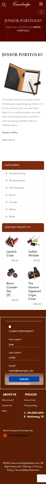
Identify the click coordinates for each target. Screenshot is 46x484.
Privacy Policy (30, 405)
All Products (22, 27)
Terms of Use (29, 400)
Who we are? (8, 400)
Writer (12, 216)
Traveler (13, 202)
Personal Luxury (17, 173)
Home (8, 27)
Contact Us (7, 405)
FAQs (4, 410)
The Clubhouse (16, 187)
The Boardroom (17, 180)
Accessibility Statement (27, 470)
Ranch (12, 195)
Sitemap (27, 466)
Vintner (12, 209)
